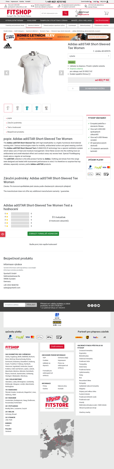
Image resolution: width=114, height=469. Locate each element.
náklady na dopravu (46, 364)
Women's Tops (44, 31)
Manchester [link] (30, 384)
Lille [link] (6, 420)
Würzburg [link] (24, 376)
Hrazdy (81, 402)
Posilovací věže (84, 361)
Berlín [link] (20, 357)
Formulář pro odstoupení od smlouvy (48, 373)
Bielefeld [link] (25, 357)
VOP (44, 358)
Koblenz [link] (8, 369)
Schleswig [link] (29, 374)
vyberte (72, 56)
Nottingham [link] (9, 387)
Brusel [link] (14, 414)
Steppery (82, 389)
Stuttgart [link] (8, 376)
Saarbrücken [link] (21, 374)
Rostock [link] (13, 374)
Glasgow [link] (16, 384)
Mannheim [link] (9, 371)
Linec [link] (34, 392)
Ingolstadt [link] (16, 366)
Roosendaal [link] (9, 403)
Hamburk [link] (27, 364)
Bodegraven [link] (18, 400)
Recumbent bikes (85, 381)
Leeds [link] (15, 382)
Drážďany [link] (16, 362)
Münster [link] (22, 371)
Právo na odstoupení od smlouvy (63, 365)
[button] (8, 108)
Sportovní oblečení (32, 31)
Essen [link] (7, 364)
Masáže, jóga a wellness (81, 21)
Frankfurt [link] (13, 364)
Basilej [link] (7, 408)
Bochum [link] (32, 357)
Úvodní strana (8, 31)
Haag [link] (25, 400)
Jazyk (95, 1)
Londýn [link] (22, 384)
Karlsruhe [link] (23, 366)
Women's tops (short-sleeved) (60, 31)
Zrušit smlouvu (57, 346)
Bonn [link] (7, 359)
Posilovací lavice (84, 370)
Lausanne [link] (17, 408)
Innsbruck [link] (20, 392)
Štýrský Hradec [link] (10, 392)
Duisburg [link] (31, 362)
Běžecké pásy (84, 356)
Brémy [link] (28, 359)
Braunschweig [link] (21, 359)
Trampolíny (83, 364)
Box (80, 378)
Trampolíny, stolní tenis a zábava (53, 21)
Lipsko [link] (26, 369)
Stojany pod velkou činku (87, 391)
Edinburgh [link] (8, 384)
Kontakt (27, 1)
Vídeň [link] (14, 395)
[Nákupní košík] (107, 13)
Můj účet (103, 1)
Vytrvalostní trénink (14, 21)
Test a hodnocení (14, 127)
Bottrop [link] (12, 359)
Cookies (45, 360)
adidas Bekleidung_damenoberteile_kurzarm (86, 31)
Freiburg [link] (20, 364)
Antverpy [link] (8, 414)
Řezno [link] (7, 374)
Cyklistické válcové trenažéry (89, 386)
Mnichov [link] (16, 371)
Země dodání (85, 1)
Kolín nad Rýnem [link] (17, 369)
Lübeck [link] (31, 369)
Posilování (31, 21)
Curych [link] (24, 408)
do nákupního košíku (95, 88)
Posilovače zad (84, 400)
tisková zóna (62, 386)
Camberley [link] (30, 382)
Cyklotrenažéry (84, 372)
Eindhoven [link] (31, 400)
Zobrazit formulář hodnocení (43, 234)
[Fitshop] (19, 13)
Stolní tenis (83, 367)
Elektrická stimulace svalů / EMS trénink (92, 405)
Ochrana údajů (63, 358)
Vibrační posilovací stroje (87, 408)
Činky (81, 375)
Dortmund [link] (8, 362)
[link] (90, 167)
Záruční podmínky (14, 123)
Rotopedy (82, 383)
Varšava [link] (8, 431)
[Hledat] (65, 13)
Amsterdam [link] (9, 400)
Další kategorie (102, 21)
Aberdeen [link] (8, 382)
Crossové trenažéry (86, 351)
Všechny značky (84, 412)
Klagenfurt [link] (28, 392)
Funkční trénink (84, 394)
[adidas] (8, 45)
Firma (7, 1)
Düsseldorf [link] (24, 362)
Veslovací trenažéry (86, 359)
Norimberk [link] (29, 371)
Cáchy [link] (7, 357)
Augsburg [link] (13, 357)
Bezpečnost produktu (15, 132)
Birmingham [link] (21, 382)
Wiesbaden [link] (16, 376)
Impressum (14, 1)
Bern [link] (12, 408)
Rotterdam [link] (18, 403)
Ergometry (82, 353)
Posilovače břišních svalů (87, 397)
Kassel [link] (30, 366)
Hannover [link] (8, 366)
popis (9, 118)
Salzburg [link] (8, 395)
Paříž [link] (10, 420)
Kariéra (21, 1)
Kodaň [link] (7, 426)
